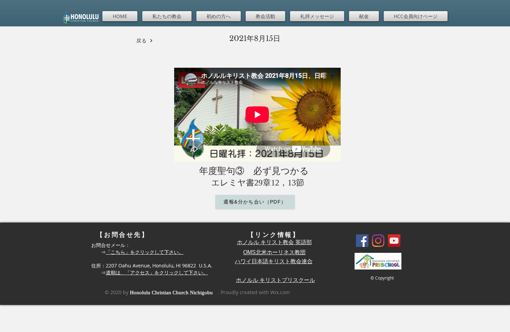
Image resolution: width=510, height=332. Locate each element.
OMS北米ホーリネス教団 (274, 252)
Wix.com (280, 292)
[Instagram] (378, 240)
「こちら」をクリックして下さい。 (145, 252)
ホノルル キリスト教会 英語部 (274, 242)
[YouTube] (394, 240)
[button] (167, 16)
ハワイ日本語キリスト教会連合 (274, 261)
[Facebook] (362, 240)
